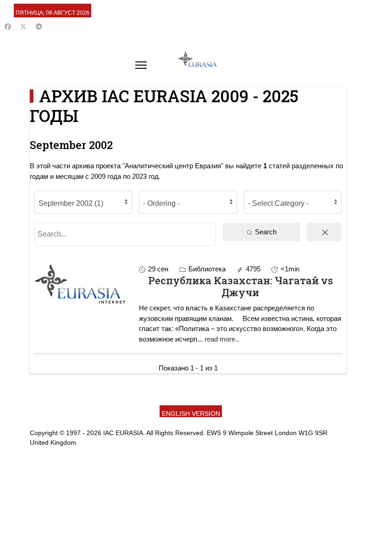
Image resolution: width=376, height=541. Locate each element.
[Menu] (141, 65)
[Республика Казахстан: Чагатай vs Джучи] (83, 284)
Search (264, 232)
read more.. (222, 339)
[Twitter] (23, 26)
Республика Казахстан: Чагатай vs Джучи (240, 286)
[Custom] (39, 26)
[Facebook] (8, 26)
